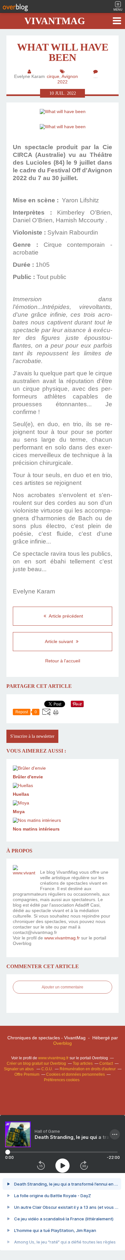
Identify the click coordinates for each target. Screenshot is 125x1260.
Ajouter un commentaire (62, 987)
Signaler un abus (19, 1069)
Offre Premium (26, 1074)
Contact (106, 1063)
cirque (53, 76)
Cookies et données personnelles (75, 1074)
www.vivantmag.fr (62, 937)
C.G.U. (47, 1069)
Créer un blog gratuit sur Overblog (36, 1063)
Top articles (83, 1063)
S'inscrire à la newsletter (32, 736)
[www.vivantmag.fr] (24, 876)
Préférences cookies (61, 1080)
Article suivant (59, 641)
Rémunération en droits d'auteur (88, 1069)
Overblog (62, 1043)
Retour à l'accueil (62, 660)
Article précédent (65, 616)
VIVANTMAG (54, 20)
